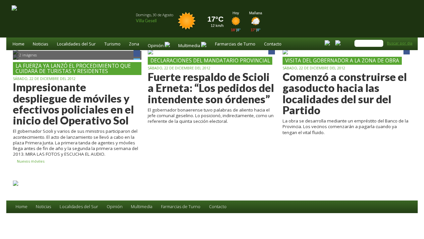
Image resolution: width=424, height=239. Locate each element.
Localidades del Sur (76, 44)
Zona (134, 44)
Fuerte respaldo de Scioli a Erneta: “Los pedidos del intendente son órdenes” (211, 88)
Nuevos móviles (30, 161)
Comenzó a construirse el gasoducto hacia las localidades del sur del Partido (345, 93)
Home (19, 44)
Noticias (40, 44)
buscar (379, 43)
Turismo (112, 44)
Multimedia (141, 206)
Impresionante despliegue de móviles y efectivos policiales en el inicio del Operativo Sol (73, 104)
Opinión (115, 206)
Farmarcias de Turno (235, 44)
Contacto (273, 44)
